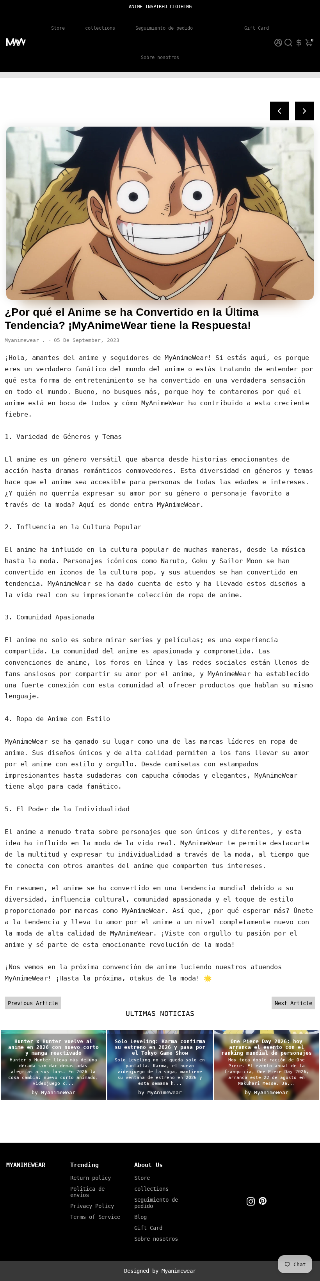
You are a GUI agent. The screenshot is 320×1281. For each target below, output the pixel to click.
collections (100, 28)
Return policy (90, 1178)
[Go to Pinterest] (263, 1202)
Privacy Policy (92, 1206)
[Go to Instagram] (251, 1202)
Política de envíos (87, 1192)
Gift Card (256, 28)
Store (58, 28)
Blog (218, 28)
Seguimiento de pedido (164, 28)
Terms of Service (95, 1217)
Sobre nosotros (160, 57)
